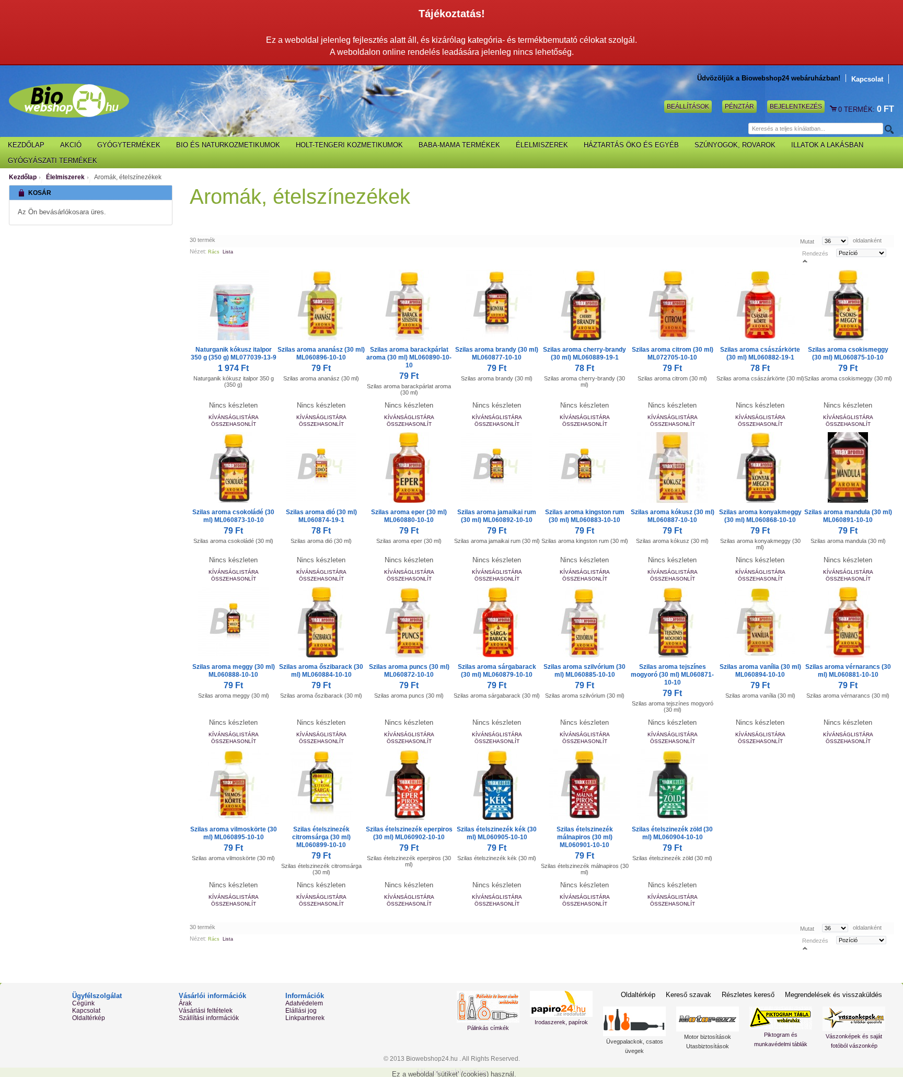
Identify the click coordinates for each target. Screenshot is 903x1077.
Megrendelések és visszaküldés (833, 995)
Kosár (834, 109)
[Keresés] (888, 129)
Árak (185, 1003)
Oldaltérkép (88, 1018)
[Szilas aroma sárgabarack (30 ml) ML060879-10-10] (497, 622)
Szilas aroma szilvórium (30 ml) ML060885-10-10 (584, 670)
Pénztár (739, 106)
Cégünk (83, 1003)
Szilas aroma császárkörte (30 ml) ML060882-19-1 (760, 353)
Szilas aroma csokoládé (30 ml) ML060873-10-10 (233, 516)
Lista (228, 251)
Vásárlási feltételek (206, 1010)
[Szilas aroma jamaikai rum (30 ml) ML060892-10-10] (497, 467)
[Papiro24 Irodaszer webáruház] (561, 1004)
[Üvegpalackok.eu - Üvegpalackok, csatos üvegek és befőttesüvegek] (634, 1021)
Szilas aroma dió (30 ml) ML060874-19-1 (321, 516)
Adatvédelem (304, 1003)
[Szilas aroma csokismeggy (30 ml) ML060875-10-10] (848, 305)
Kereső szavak (688, 995)
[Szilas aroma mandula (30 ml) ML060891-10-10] (848, 467)
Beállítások (688, 106)
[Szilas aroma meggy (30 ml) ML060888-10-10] (233, 622)
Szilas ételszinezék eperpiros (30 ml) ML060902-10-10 (409, 833)
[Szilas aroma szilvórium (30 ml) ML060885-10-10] (585, 622)
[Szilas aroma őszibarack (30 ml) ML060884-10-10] (321, 622)
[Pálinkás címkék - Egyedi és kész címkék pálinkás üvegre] (488, 1007)
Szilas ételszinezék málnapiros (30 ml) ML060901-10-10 (585, 837)
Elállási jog (301, 1010)
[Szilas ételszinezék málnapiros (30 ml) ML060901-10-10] (585, 784)
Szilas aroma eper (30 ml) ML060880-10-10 (409, 516)
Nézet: (198, 251)
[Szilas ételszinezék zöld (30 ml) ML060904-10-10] (672, 784)
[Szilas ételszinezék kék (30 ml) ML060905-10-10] (497, 784)
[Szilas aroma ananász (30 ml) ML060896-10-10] (321, 305)
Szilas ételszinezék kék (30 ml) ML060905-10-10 (497, 833)
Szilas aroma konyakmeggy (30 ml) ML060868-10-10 (760, 516)
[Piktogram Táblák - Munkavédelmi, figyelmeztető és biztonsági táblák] (780, 1017)
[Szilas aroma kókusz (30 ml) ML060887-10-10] (672, 467)
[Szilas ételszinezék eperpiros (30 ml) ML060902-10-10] (409, 784)
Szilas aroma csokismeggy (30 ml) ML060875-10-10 (848, 353)
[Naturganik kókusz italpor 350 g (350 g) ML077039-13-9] (233, 305)
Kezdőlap (23, 177)
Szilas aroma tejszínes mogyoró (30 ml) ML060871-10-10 (672, 674)
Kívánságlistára (234, 417)
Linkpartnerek (305, 1018)
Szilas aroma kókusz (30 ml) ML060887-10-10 (672, 516)
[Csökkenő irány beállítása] (805, 261)
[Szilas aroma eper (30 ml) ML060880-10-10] (409, 467)
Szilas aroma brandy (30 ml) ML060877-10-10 (496, 353)
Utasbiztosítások (707, 1046)
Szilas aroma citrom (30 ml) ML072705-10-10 (672, 353)
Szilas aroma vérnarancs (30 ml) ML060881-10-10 (848, 670)
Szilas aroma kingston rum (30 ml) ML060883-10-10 (584, 516)
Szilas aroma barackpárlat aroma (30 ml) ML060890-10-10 (409, 357)
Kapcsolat (867, 79)
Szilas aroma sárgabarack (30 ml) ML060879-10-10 (497, 670)
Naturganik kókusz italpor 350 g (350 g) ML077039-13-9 (233, 353)
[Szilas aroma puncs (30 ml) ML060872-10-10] (409, 622)
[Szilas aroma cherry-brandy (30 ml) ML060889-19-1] (585, 305)
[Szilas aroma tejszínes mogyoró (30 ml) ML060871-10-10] (672, 622)
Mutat (807, 241)
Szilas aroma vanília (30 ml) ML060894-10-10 (760, 670)
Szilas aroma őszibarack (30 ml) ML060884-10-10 (321, 670)
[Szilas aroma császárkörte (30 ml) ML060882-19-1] (760, 305)
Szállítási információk (209, 1018)
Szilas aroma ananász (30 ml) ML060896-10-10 (321, 353)
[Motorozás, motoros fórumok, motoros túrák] (707, 1019)
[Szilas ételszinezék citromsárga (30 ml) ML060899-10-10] (321, 784)
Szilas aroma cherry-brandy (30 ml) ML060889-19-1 (584, 353)
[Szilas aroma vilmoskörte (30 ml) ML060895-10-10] (233, 784)
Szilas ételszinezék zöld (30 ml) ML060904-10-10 (672, 833)
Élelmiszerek (65, 177)
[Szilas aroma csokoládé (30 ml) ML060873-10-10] (233, 467)
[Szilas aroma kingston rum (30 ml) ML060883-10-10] (585, 467)
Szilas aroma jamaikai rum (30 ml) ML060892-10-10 (496, 516)
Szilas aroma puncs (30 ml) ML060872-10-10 (409, 670)
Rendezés (815, 253)
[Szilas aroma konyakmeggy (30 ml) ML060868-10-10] (760, 467)
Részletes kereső (748, 995)
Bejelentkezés (796, 106)
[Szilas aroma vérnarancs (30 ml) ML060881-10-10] (848, 622)
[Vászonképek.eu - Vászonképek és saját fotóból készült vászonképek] (854, 1018)
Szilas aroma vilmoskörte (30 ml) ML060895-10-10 (233, 833)
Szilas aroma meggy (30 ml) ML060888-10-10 (233, 670)
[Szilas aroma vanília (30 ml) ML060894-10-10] (760, 622)
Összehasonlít (233, 424)
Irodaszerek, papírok (561, 1022)
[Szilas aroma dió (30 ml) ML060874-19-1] (321, 467)
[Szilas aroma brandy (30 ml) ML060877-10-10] (497, 305)
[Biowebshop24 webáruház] (69, 101)
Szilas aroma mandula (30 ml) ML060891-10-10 (848, 516)
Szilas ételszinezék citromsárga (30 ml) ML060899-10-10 (321, 837)
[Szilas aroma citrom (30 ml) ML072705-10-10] (672, 305)
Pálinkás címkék (488, 1028)
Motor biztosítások (707, 1037)
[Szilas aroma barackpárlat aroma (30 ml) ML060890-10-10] (409, 305)
